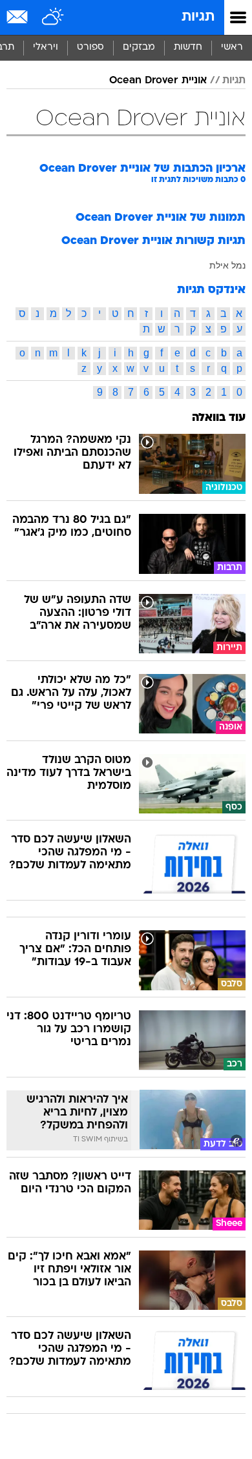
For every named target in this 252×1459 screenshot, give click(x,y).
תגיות (198, 17)
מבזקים (139, 47)
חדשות (188, 47)
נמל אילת (227, 265)
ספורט (90, 47)
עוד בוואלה (219, 418)
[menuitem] (187, 48)
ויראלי (45, 47)
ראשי (232, 47)
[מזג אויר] (53, 17)
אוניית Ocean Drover (158, 81)
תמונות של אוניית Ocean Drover (161, 217)
